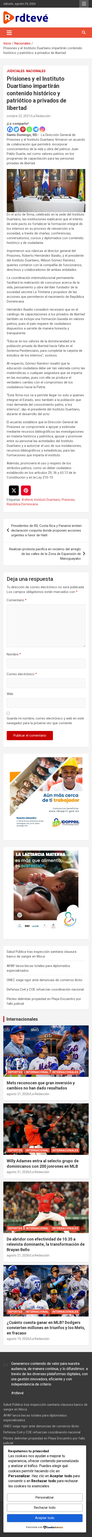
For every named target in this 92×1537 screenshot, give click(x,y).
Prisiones (68, 499)
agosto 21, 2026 (18, 1094)
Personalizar (45, 1497)
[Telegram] (36, 129)
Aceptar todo (44, 1518)
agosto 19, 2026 (18, 1339)
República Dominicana (22, 504)
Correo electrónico (22, 674)
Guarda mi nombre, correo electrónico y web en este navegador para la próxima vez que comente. (45, 720)
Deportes (15, 1072)
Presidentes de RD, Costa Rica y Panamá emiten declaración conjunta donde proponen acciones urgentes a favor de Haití (46, 530)
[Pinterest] (23, 129)
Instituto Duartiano (47, 499)
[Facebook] (10, 129)
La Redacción (41, 116)
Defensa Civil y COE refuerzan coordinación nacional (45, 989)
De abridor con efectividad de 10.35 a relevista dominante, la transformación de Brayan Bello (46, 1244)
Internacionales (22, 1019)
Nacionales (36, 71)
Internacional (37, 1072)
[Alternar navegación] (9, 32)
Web (10, 694)
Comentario (17, 600)
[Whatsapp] (29, 129)
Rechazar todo (45, 1508)
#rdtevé (27, 499)
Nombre (14, 654)
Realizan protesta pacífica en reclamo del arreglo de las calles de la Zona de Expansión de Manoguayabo (45, 554)
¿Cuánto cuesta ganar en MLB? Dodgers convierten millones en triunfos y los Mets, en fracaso (46, 1327)
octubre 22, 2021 (18, 116)
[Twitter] (16, 129)
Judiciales (16, 71)
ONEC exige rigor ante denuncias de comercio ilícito (44, 980)
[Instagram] (42, 129)
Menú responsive (84, 4)
